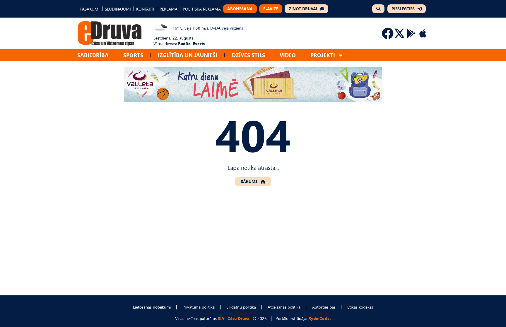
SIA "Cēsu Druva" (235, 318)
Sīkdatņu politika (241, 307)
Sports (133, 55)
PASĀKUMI (90, 9)
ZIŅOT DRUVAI (303, 8)
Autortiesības (324, 307)
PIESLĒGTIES (403, 8)
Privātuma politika (198, 307)
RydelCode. (319, 318)
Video (288, 55)
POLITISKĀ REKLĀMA (202, 9)
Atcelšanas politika (284, 307)
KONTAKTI (145, 9)
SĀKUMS (249, 181)
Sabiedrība (93, 55)
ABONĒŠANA (240, 8)
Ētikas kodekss (360, 307)
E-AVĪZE (270, 8)
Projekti (322, 55)
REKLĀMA (168, 9)
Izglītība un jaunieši (187, 55)
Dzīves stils (248, 55)
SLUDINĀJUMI (118, 9)
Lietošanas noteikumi (152, 307)
